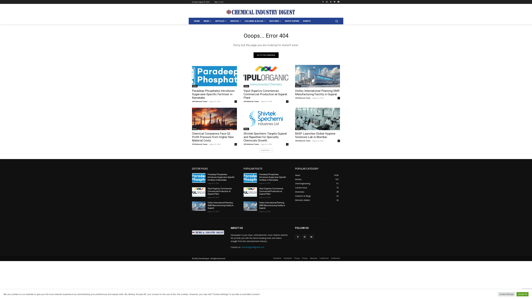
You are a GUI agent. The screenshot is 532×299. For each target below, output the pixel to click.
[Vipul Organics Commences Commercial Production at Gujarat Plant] (266, 76)
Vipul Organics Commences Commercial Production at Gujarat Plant (265, 94)
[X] (330, 2)
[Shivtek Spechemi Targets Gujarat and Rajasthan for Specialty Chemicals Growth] (266, 119)
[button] (336, 21)
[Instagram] (326, 2)
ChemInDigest (203, 258)
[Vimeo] (334, 2)
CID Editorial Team (199, 101)
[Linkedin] (311, 237)
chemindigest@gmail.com (252, 247)
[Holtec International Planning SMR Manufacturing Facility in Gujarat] (317, 76)
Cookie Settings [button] (506, 294)
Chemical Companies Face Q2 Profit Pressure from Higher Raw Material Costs (213, 137)
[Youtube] (338, 2)
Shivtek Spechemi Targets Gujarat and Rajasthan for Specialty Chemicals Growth (265, 137)
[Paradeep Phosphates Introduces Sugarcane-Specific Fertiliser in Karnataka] (214, 76)
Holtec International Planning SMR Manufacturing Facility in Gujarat (317, 92)
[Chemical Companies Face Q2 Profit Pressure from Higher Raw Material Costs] (214, 119)
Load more (265, 150)
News (195, 86)
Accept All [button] (522, 294)
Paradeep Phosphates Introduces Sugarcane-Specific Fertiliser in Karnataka (213, 94)
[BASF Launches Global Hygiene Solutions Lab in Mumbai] (317, 119)
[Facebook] (323, 2)
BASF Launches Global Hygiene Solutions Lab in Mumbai (315, 135)
